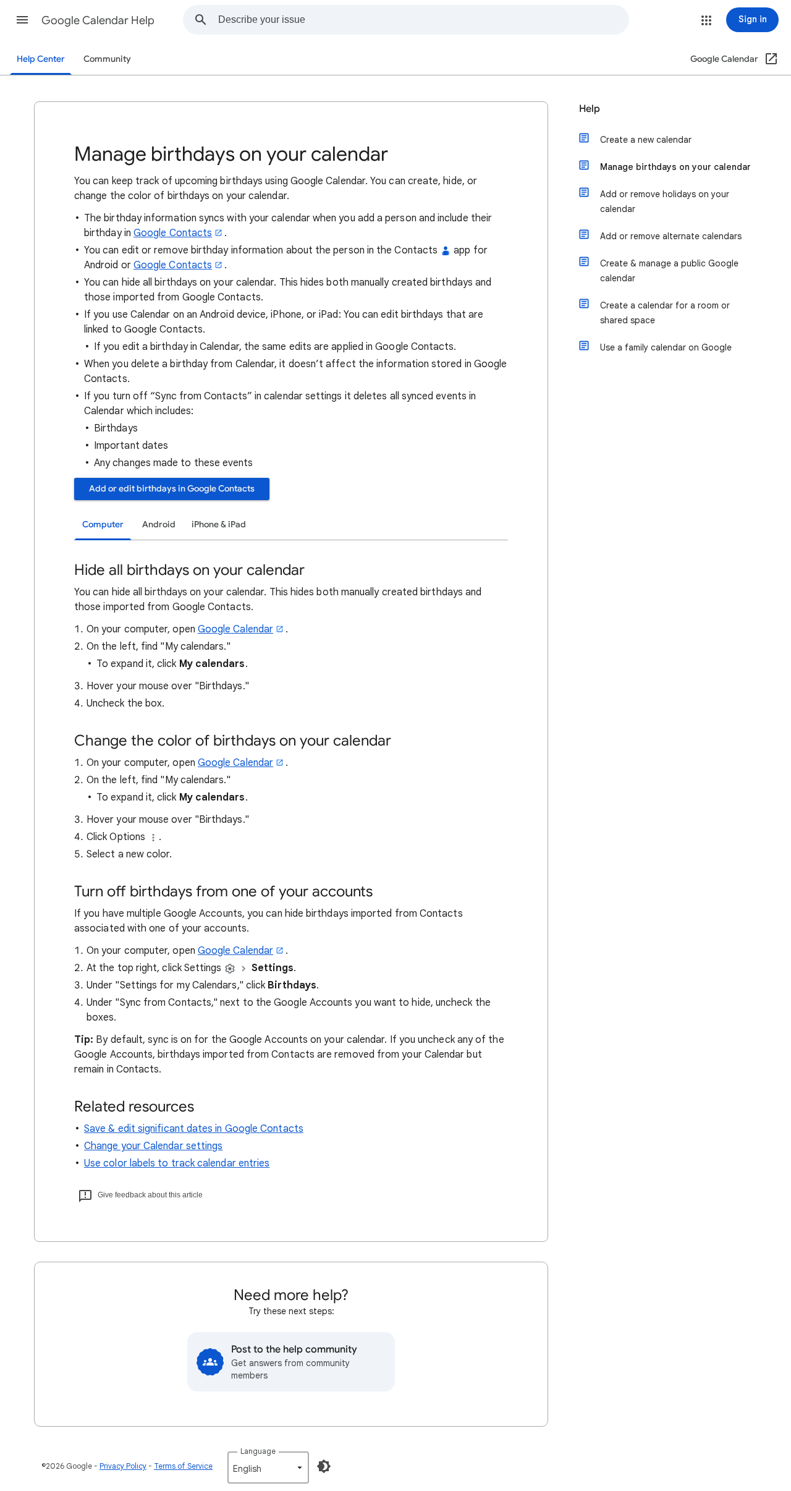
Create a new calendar (646, 139)
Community (107, 59)
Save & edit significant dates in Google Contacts (193, 1129)
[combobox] (423, 20)
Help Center (41, 59)
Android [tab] (159, 524)
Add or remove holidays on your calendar (664, 202)
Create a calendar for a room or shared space (665, 313)
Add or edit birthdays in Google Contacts (172, 488)
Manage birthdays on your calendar (675, 166)
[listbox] (268, 1467)
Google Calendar (235, 629)
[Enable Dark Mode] (324, 1466)
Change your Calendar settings (153, 1146)
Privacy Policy (122, 1466)
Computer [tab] (103, 524)
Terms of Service (183, 1466)
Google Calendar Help (97, 20)
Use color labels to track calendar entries (176, 1163)
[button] (22, 20)
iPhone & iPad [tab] (219, 524)
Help (589, 109)
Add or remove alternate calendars (671, 236)
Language (258, 1451)
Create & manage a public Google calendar (669, 271)
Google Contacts (172, 233)
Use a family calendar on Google (666, 347)
